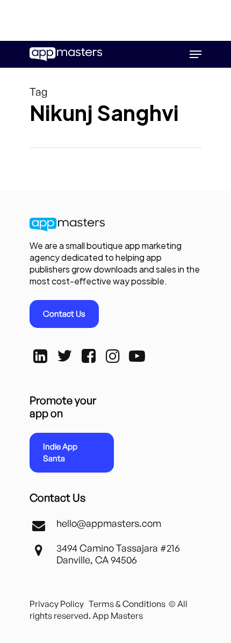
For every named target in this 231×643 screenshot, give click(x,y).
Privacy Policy (57, 603)
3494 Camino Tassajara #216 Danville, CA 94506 (118, 554)
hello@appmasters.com (108, 523)
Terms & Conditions (127, 603)
